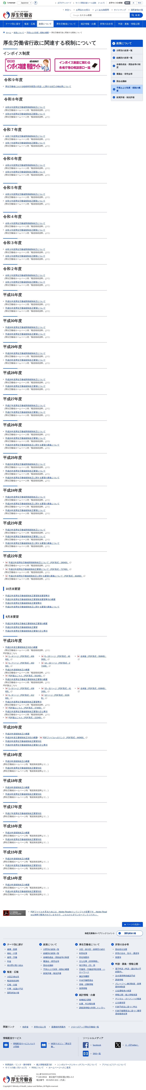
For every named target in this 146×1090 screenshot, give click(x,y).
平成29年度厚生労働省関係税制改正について (25, 353)
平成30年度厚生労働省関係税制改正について (25, 327)
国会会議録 (121, 81)
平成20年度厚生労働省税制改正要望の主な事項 (26, 745)
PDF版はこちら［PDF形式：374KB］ (25, 708)
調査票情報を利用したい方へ (92, 1008)
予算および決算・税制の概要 (128, 89)
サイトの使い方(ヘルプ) (16, 1067)
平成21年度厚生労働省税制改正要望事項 (23, 702)
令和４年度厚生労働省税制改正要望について (25, 230)
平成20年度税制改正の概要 (17, 734)
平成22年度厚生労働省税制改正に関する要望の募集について (32, 607)
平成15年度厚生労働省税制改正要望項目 (23, 865)
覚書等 (118, 957)
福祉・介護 (12, 953)
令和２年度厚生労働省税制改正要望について (25, 282)
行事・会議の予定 (15, 989)
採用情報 (83, 988)
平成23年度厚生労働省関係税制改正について (25, 530)
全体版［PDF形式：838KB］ (93, 688)
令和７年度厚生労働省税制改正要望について (25, 143)
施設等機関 (84, 976)
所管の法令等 (122, 944)
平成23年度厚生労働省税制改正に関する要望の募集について (32, 543)
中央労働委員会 (86, 980)
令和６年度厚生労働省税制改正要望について (25, 172)
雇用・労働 (12, 957)
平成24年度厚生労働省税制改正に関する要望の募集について (32, 503)
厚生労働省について (89, 944)
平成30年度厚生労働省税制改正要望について (25, 334)
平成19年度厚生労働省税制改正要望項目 (23, 768)
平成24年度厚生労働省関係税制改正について (25, 497)
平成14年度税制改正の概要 (17, 885)
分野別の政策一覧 (124, 50)
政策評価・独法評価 (125, 97)
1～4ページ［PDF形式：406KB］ (19, 657)
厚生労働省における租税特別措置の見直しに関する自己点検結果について (38, 86)
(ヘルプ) (101, 3)
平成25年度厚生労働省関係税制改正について (25, 464)
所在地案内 (84, 957)
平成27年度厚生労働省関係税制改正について (25, 405)
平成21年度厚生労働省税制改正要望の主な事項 (26, 711)
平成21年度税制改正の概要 (17, 670)
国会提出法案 (121, 949)
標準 (127, 3)
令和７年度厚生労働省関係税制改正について (25, 136)
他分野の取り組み (15, 965)
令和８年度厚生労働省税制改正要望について (25, 114)
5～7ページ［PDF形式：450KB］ (19, 664)
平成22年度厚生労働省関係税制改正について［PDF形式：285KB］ (39, 562)
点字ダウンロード (64, 3)
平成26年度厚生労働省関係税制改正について (25, 431)
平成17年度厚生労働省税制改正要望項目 (23, 813)
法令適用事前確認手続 (125, 976)
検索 (137, 15)
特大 (139, 3)
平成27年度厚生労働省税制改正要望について (25, 412)
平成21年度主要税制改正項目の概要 (21, 647)
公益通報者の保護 (123, 991)
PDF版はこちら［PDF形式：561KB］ (25, 676)
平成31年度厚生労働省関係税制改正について (25, 301)
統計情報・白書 (87, 995)
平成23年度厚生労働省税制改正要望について (25, 536)
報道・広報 (13, 972)
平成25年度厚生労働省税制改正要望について (25, 471)
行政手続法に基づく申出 (126, 1007)
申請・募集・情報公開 (126, 964)
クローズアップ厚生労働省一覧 (85, 1027)
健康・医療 (12, 949)
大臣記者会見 (13, 977)
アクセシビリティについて (114, 1064)
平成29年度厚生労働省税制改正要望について (25, 360)
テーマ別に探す (15, 944)
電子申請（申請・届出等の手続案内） (128, 970)
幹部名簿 (83, 953)
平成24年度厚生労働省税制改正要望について (25, 510)
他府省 (25, 1027)
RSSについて (38, 1067)
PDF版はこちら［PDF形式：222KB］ (25, 717)
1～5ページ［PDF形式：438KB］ (19, 690)
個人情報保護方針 (44, 1064)
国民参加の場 (137, 10)
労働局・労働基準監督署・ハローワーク (92, 970)
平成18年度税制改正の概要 (17, 787)
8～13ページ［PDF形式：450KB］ (55, 657)
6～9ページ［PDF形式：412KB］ (19, 696)
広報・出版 (12, 985)
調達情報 (119, 980)
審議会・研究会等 (124, 74)
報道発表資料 (13, 981)
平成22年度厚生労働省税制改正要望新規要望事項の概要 (30, 599)
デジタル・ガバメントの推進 (128, 999)
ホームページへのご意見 (60, 1067)
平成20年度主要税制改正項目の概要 (21, 737)
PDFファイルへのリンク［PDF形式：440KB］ (64, 737)
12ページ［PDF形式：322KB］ (55, 696)
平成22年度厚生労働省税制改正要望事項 (23, 603)
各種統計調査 (85, 1000)
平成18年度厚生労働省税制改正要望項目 (23, 794)
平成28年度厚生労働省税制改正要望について (25, 386)
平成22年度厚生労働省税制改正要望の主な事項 (26, 631)
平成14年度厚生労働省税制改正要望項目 (23, 891)
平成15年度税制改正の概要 (17, 859)
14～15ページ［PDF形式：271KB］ (55, 664)
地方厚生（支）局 (87, 965)
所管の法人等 (40, 1027)
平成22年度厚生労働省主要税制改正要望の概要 (26, 623)
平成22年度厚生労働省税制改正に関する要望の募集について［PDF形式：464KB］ (46, 576)
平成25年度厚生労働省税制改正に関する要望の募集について (32, 477)
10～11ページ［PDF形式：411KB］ (56, 690)
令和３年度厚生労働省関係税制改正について (25, 249)
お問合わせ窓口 (83, 10)
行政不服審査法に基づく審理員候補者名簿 (128, 1012)
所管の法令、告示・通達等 (127, 953)
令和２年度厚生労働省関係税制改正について (25, 275)
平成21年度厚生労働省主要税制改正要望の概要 (26, 679)
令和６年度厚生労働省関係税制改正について (25, 165)
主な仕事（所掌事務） (89, 961)
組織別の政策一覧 (124, 58)
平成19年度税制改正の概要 (17, 761)
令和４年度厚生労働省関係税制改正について (25, 223)
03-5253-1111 (52, 1080)
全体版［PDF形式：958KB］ (93, 656)
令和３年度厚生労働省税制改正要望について (25, 256)
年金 (9, 961)
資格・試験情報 (86, 984)
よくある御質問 (102, 10)
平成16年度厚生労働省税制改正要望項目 (23, 839)
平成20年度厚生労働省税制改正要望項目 (23, 741)
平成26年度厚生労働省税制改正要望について (25, 438)
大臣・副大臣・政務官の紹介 (92, 949)
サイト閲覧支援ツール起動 (86, 3)
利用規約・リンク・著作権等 (18, 1064)
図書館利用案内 (58, 1027)
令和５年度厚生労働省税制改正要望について (25, 201)
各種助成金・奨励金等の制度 (128, 65)
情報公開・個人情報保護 (126, 995)
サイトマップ (120, 10)
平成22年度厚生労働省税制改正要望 (21, 627)
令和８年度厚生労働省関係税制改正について (25, 107)
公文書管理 (120, 1003)
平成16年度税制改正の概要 (17, 833)
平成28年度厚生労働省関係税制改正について (25, 379)
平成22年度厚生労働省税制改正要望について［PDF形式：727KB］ (39, 569)
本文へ (68, 10)
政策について (124, 43)
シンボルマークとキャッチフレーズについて (77, 1064)
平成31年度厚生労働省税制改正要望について (25, 308)
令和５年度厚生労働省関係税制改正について (25, 194)
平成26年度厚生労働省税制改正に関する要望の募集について (32, 445)
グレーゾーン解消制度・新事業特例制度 (128, 985)
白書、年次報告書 (87, 1004)
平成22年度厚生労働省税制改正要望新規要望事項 (27, 596)
